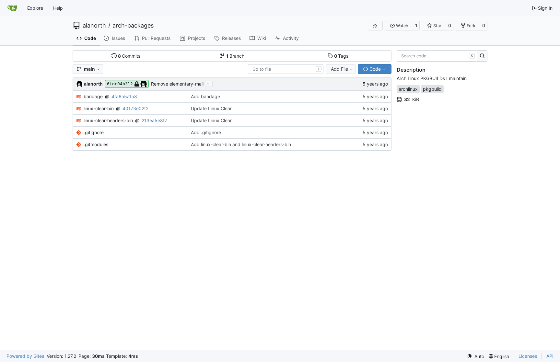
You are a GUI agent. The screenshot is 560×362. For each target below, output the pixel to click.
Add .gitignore (206, 132)
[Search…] (482, 56)
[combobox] (285, 69)
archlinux (408, 89)
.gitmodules (96, 144)
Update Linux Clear (211, 108)
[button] (399, 25)
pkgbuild (432, 89)
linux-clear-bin (99, 108)
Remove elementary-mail (177, 84)
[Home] (12, 8)
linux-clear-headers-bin (108, 120)
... (209, 83)
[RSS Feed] (375, 25)
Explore (35, 8)
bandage (93, 96)
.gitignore (94, 132)
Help (58, 8)
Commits (129, 56)
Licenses (528, 356)
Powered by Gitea (25, 356)
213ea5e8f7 (154, 120)
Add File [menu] (339, 69)
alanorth (94, 25)
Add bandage (205, 96)
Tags (341, 56)
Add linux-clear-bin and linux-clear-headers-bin (241, 144)
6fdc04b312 (120, 83)
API (550, 356)
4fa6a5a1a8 (124, 96)
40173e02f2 (135, 108)
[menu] (475, 356)
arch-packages (133, 25)
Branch (235, 56)
